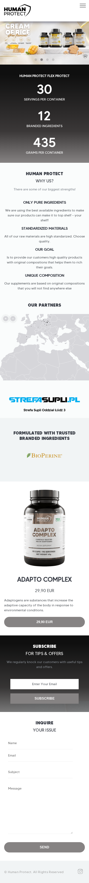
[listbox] (44, 402)
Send (44, 847)
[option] (44, 402)
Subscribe (45, 698)
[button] (36, 59)
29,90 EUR (44, 622)
